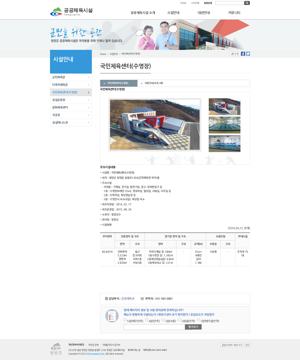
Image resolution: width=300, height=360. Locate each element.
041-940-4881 (164, 298)
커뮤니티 (234, 12)
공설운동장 (58, 99)
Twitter (248, 54)
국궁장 (56, 115)
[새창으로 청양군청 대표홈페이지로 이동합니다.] (208, 3)
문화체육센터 (60, 107)
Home (103, 54)
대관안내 (204, 12)
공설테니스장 (60, 122)
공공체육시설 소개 (143, 12)
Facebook (243, 54)
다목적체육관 (60, 84)
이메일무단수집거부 (111, 345)
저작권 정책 (93, 345)
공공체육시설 (78, 12)
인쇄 (235, 54)
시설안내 (173, 12)
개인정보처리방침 (76, 345)
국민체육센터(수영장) (64, 92)
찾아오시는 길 (134, 350)
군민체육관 (58, 77)
